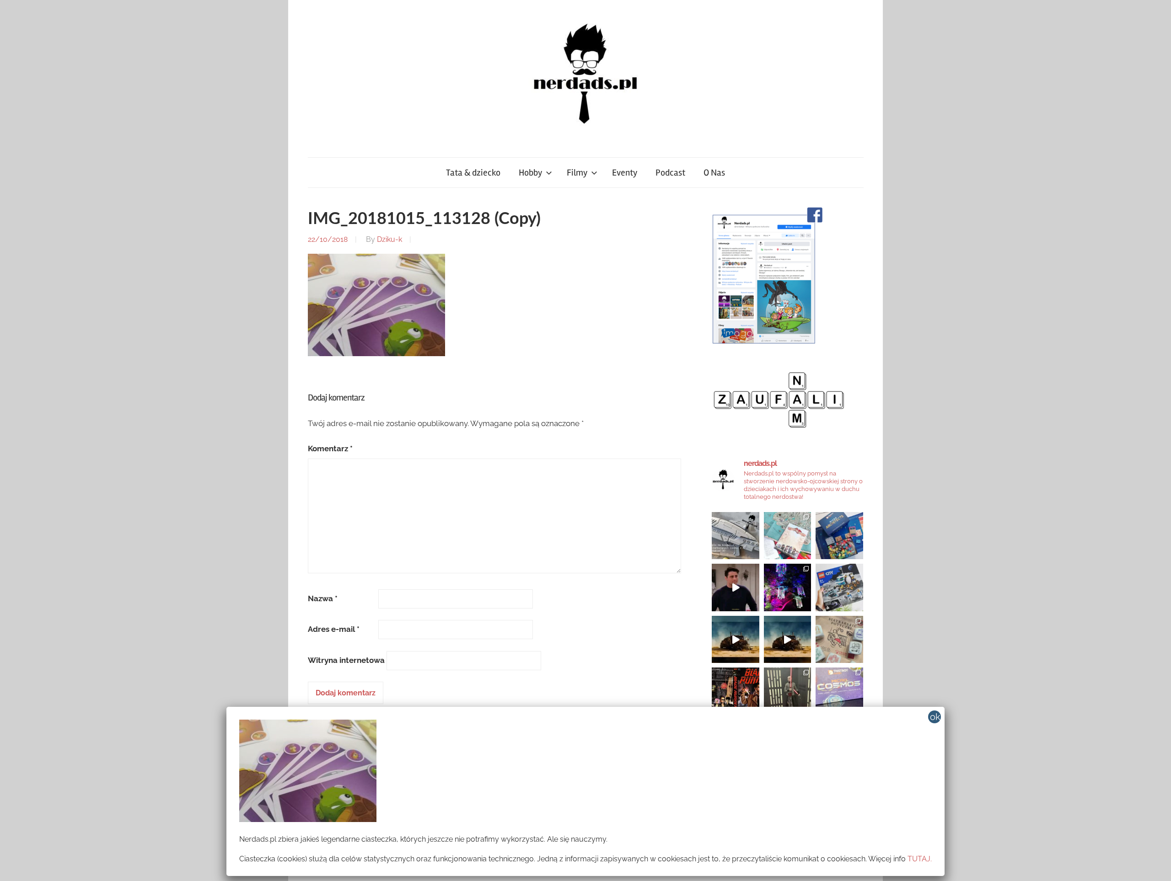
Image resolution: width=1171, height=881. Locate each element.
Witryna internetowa (346, 660)
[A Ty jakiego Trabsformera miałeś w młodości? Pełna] (787, 639)
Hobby (530, 172)
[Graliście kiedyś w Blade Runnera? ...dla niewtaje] (735, 691)
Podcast (670, 172)
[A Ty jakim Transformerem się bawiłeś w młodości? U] (735, 639)
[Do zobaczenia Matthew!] (735, 587)
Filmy (577, 172)
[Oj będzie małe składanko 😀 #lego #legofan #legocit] (839, 587)
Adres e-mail (334, 629)
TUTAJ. (920, 858)
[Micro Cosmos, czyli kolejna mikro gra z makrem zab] (839, 691)
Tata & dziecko (473, 172)
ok (935, 716)
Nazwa (323, 598)
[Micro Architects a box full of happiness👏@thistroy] (839, 536)
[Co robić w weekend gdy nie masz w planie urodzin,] (787, 536)
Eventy (624, 172)
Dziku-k (389, 239)
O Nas (714, 172)
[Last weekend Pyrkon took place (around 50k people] (787, 691)
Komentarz (330, 448)
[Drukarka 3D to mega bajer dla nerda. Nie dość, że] (735, 536)
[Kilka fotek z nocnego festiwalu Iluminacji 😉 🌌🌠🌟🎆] (787, 587)
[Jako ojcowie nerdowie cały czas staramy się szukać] (839, 639)
